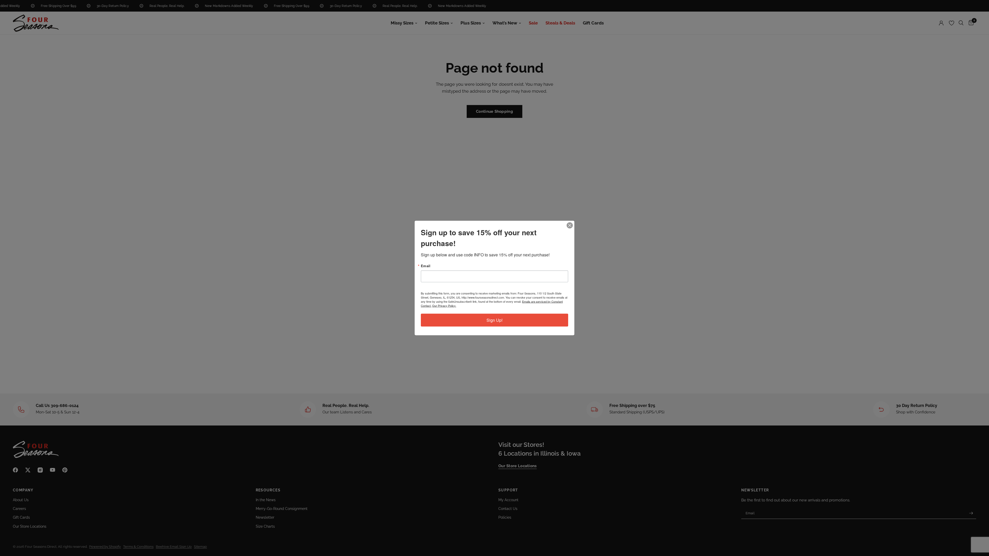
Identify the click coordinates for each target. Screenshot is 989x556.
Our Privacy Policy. (444, 305)
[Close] (570, 225)
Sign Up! (494, 320)
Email (425, 265)
